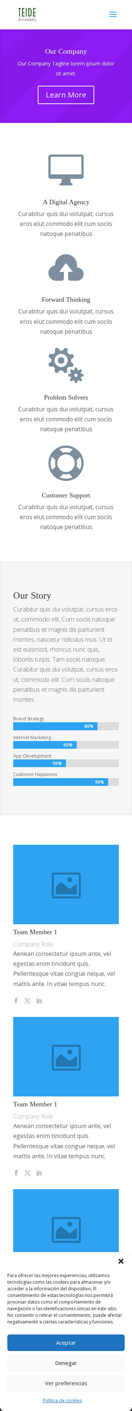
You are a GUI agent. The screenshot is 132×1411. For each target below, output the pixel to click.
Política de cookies (62, 1400)
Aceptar (66, 1342)
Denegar (66, 1362)
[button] (121, 1261)
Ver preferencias (66, 1383)
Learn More (66, 95)
